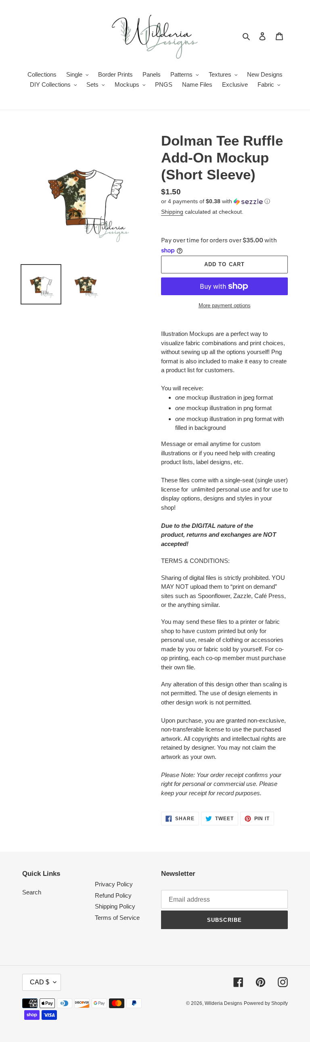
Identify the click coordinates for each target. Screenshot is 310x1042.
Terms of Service (117, 917)
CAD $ (39, 982)
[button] (215, 201)
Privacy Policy (114, 884)
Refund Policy (113, 895)
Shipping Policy (115, 906)
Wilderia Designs (223, 1003)
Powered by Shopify (266, 1003)
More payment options (225, 305)
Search (31, 892)
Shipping (172, 211)
